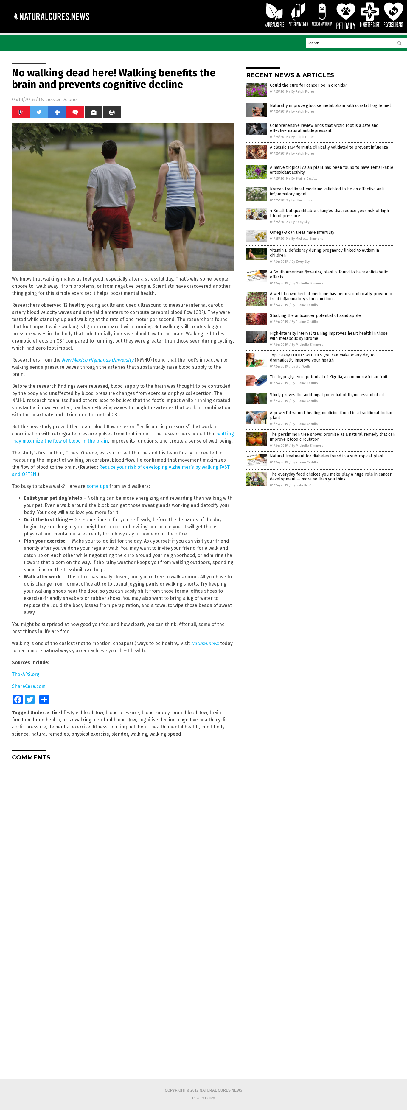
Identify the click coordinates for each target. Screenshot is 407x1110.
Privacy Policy (203, 1098)
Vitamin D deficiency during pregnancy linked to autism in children (324, 253)
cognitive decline (156, 720)
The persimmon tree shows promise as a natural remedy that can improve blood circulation (332, 437)
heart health (151, 727)
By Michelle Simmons (307, 239)
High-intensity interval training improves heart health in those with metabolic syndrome (329, 336)
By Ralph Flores (302, 92)
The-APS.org (25, 674)
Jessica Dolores (61, 99)
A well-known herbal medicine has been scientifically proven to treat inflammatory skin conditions (331, 296)
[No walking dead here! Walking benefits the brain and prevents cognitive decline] (51, 24)
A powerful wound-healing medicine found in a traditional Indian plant (331, 415)
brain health (46, 720)
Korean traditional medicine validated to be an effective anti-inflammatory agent (328, 191)
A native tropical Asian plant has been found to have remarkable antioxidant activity (331, 170)
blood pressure (122, 712)
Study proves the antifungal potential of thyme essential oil (327, 394)
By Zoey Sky (300, 222)
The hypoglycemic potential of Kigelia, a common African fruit (328, 376)
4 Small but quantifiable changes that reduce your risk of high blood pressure (329, 213)
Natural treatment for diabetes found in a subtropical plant (326, 456)
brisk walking (76, 720)
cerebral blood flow (115, 720)
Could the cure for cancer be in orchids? (308, 85)
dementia (58, 727)
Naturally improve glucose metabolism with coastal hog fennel (330, 105)
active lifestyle (62, 712)
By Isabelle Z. (302, 485)
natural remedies (50, 734)
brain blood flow (189, 712)
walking (139, 734)
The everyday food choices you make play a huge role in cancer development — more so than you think (331, 477)
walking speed (165, 734)
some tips (97, 486)
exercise (81, 727)
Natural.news (205, 643)
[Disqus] (123, 839)
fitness (100, 727)
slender (119, 734)
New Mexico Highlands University (97, 360)
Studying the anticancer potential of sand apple (315, 315)
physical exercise (90, 734)
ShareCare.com (29, 686)
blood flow (92, 712)
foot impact (122, 727)
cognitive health (195, 720)
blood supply (156, 712)
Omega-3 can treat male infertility (302, 232)
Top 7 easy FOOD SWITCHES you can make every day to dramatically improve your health (322, 358)
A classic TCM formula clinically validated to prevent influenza (329, 147)
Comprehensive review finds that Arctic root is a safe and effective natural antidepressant (324, 128)
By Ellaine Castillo (304, 178)
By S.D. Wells (301, 366)
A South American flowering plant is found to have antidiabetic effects (329, 275)
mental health (183, 727)
